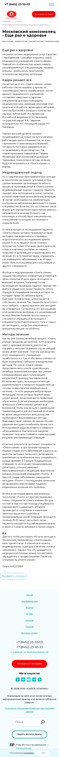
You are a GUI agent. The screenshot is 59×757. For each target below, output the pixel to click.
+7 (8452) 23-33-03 (17, 4)
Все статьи (7, 41)
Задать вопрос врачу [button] (29, 734)
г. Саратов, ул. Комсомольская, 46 (29, 652)
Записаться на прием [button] (44, 14)
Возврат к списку (13, 576)
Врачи (29, 607)
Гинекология (21, 41)
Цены (29, 594)
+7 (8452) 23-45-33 (29, 647)
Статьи (29, 626)
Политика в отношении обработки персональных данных (29, 710)
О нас (29, 613)
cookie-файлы (28, 753)
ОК (43, 753)
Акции (29, 620)
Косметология (36, 41)
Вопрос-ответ (29, 633)
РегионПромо (23, 748)
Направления (30, 601)
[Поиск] (43, 722)
